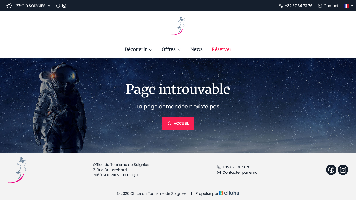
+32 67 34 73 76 (236, 167)
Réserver (221, 49)
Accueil (181, 123)
